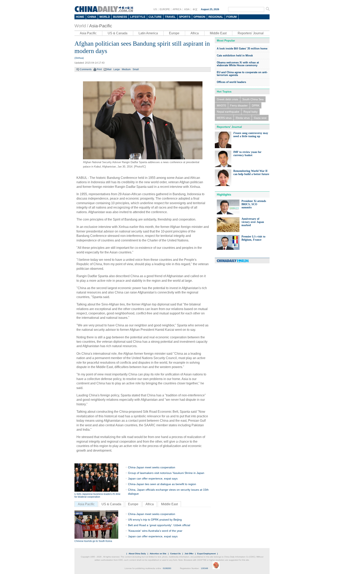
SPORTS (184, 16)
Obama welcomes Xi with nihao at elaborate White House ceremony (238, 64)
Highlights (224, 194)
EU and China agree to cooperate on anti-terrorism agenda (242, 74)
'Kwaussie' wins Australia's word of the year (155, 530)
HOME (80, 16)
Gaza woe (260, 117)
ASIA (187, 9)
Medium (126, 69)
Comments (86, 69)
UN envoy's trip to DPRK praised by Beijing (155, 519)
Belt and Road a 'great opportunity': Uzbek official (159, 525)
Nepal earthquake (228, 111)
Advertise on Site (158, 553)
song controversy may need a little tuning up (250, 135)
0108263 (167, 568)
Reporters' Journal (251, 33)
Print (99, 69)
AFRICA (177, 9)
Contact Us (175, 553)
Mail (109, 69)
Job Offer (189, 553)
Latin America (148, 33)
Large (116, 69)
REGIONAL (215, 16)
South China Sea (253, 99)
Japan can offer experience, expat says (153, 478)
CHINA (91, 16)
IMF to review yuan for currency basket (247, 154)
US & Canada (117, 33)
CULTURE (155, 16)
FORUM (231, 16)
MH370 (221, 105)
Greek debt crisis (227, 99)
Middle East (218, 33)
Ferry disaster (239, 105)
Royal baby (250, 111)
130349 (204, 568)
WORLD (104, 16)
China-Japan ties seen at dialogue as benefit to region (162, 484)
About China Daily (137, 553)
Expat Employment (206, 553)
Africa (195, 33)
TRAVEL (170, 16)
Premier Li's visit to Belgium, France (253, 238)
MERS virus (224, 117)
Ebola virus (243, 117)
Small (136, 69)
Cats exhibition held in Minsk (235, 55)
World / (81, 25)
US (155, 9)
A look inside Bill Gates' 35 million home (242, 48)
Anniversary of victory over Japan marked (252, 222)
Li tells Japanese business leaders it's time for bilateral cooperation (97, 495)
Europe (174, 33)
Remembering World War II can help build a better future (251, 172)
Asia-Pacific (100, 25)
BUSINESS (120, 16)
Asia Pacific (88, 33)
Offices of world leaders (231, 82)
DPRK (255, 105)
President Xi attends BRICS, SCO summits (253, 204)
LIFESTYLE (137, 16)
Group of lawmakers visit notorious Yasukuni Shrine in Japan (166, 473)
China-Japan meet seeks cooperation (151, 467)
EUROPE (165, 9)
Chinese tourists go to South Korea (93, 541)
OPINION (199, 16)
